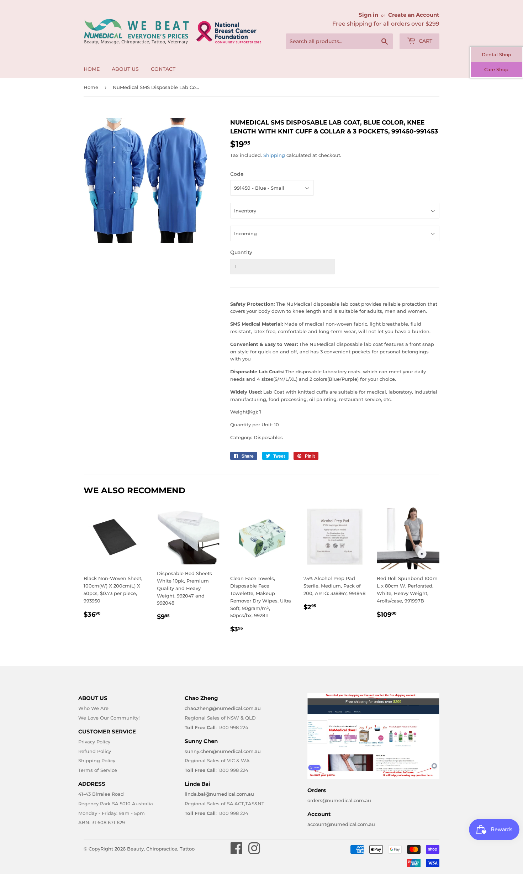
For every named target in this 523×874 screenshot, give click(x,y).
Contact (163, 69)
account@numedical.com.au (341, 824)
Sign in (368, 14)
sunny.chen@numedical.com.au (223, 751)
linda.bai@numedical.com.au (219, 794)
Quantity (241, 252)
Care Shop (496, 69)
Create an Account (413, 14)
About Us (125, 69)
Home (92, 69)
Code (237, 174)
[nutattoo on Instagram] (254, 851)
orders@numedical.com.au (339, 800)
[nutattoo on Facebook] (236, 851)
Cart (424, 41)
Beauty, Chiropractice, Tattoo (161, 849)
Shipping (274, 155)
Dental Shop (496, 54)
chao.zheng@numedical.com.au (223, 708)
